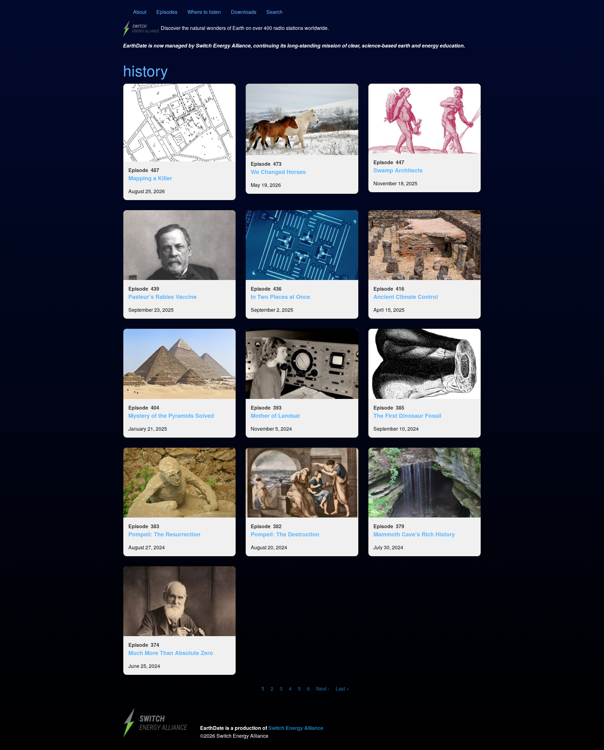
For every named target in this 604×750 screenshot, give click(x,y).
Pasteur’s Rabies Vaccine (162, 297)
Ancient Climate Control (405, 297)
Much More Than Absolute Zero (170, 653)
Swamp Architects (397, 170)
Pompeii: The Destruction (285, 534)
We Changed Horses (278, 172)
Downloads (243, 11)
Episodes (166, 11)
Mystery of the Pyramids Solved (171, 415)
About (139, 11)
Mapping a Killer (150, 178)
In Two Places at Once (280, 297)
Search (274, 11)
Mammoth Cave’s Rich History (414, 534)
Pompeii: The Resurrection (164, 534)
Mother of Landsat (275, 415)
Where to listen (204, 11)
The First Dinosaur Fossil (407, 415)
